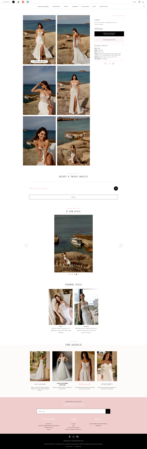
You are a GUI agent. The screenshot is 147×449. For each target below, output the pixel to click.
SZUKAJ (73, 197)
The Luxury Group (73, 427)
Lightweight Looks (106, 55)
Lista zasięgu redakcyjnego (98, 423)
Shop (134, 2)
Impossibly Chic (98, 55)
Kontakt (48, 423)
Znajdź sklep (49, 427)
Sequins (105, 57)
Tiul (116, 57)
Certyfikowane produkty (73, 429)
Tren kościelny (104, 58)
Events (66, 6)
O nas (73, 423)
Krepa (109, 57)
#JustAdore (85, 6)
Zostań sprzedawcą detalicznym (48, 425)
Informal (112, 53)
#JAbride (98, 425)
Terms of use (78, 446)
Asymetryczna (100, 52)
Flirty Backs (107, 53)
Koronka (113, 57)
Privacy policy (69, 446)
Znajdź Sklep (104, 6)
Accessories (56, 6)
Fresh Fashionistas (116, 55)
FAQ (73, 425)
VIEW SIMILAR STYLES (109, 39)
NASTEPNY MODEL (117, 15)
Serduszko (100, 50)
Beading (101, 57)
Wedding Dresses (43, 6)
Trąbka (98, 48)
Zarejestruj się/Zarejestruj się (74, 440)
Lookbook (75, 6)
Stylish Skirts (101, 53)
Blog (94, 6)
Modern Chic (118, 53)
